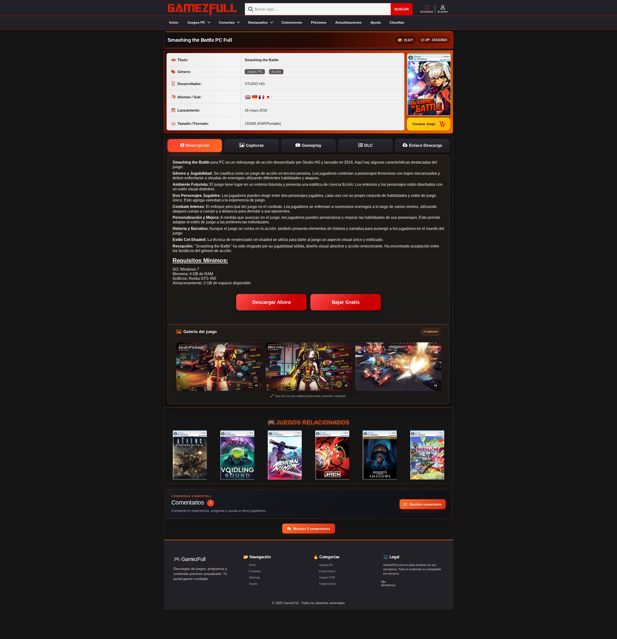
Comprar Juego (424, 124)
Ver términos (388, 583)
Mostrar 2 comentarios (311, 529)
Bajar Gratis (346, 302)
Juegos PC (254, 71)
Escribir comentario (425, 504)
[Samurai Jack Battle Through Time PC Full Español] (332, 454)
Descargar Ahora (271, 302)
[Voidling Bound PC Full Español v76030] (237, 454)
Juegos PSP (327, 577)
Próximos (318, 22)
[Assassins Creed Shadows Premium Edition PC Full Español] (380, 454)
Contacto (255, 571)
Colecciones (292, 22)
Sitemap (254, 577)
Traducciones (328, 584)
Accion (276, 71)
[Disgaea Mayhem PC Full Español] (427, 454)
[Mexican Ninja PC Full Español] (285, 454)
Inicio (173, 22)
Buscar (402, 9)
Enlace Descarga (425, 145)
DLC (368, 145)
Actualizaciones (348, 22)
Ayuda (375, 22)
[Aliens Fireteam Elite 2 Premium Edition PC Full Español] (190, 454)
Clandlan (397, 22)
